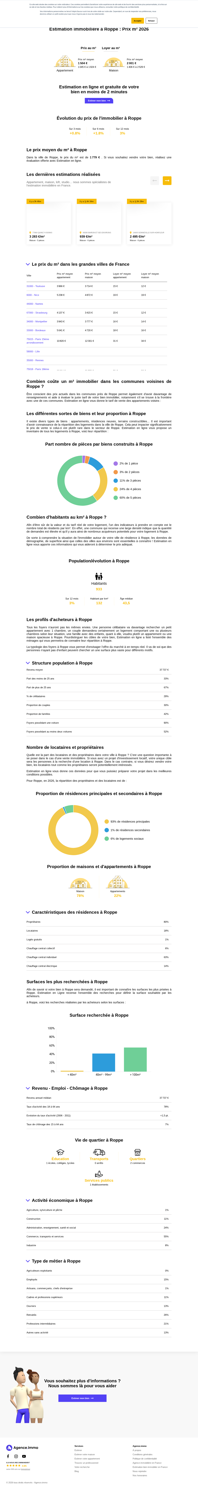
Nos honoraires (140, 1475)
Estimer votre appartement (87, 1458)
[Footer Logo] (22, 1448)
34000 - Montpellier (37, 321)
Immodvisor (25, 1469)
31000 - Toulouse (36, 286)
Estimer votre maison (85, 1454)
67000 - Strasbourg (37, 312)
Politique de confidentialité (145, 1458)
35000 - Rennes (35, 360)
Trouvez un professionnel (86, 1463)
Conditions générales (142, 1454)
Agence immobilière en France (147, 1463)
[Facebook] (8, 1456)
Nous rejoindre (139, 1471)
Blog (77, 1471)
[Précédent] (154, 180)
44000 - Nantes (35, 303)
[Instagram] (16, 1456)
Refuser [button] (151, 20)
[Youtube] (24, 1456)
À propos (137, 1450)
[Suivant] (167, 180)
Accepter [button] (137, 20)
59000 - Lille (33, 351)
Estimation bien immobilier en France (150, 1467)
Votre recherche (82, 1467)
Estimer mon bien (97, 100)
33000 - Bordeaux (36, 330)
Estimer (78, 1450)
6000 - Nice (33, 295)
